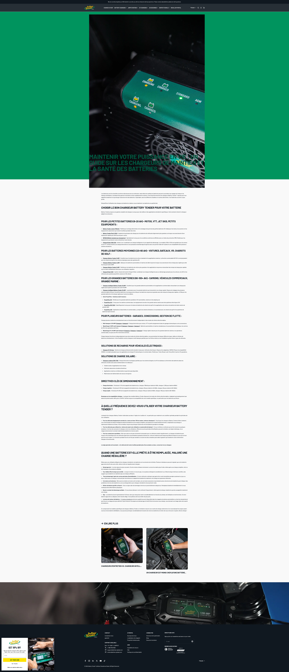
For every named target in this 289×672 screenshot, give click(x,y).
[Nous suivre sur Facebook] (85, 661)
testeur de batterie (127, 499)
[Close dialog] (52, 639)
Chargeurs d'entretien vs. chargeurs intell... (121, 566)
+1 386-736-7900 (111, 647)
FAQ (128, 650)
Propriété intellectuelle (133, 640)
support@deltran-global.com (115, 650)
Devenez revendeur (151, 640)
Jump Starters (132, 7)
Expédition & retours (132, 647)
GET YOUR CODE (14, 660)
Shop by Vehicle (164, 7)
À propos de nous (131, 635)
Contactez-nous (109, 635)
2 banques (119, 323)
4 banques (125, 323)
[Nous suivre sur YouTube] (101, 661)
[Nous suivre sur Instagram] (89, 661)
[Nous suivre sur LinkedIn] (93, 661)
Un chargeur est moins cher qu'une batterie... (166, 572)
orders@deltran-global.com (114, 652)
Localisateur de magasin (133, 638)
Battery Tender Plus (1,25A (110, 233)
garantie (107, 638)
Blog (147, 638)
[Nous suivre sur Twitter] (97, 661)
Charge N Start (108, 7)
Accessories (153, 7)
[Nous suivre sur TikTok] (104, 661)
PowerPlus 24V (108, 302)
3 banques (130, 326)
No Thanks (15, 663)
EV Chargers (143, 7)
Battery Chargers (120, 7)
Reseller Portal (176, 7)
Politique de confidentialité (134, 652)
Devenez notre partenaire (153, 635)
